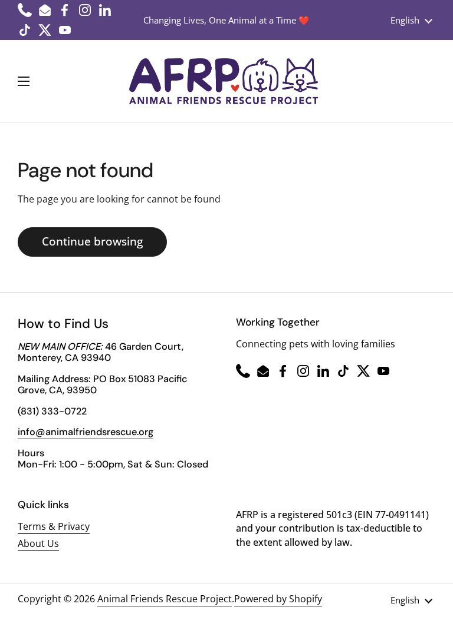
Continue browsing (92, 241)
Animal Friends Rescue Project (164, 598)
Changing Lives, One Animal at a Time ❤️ (226, 20)
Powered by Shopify (278, 598)
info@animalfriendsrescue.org (85, 432)
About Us (38, 543)
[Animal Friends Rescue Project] (223, 81)
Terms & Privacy (54, 526)
